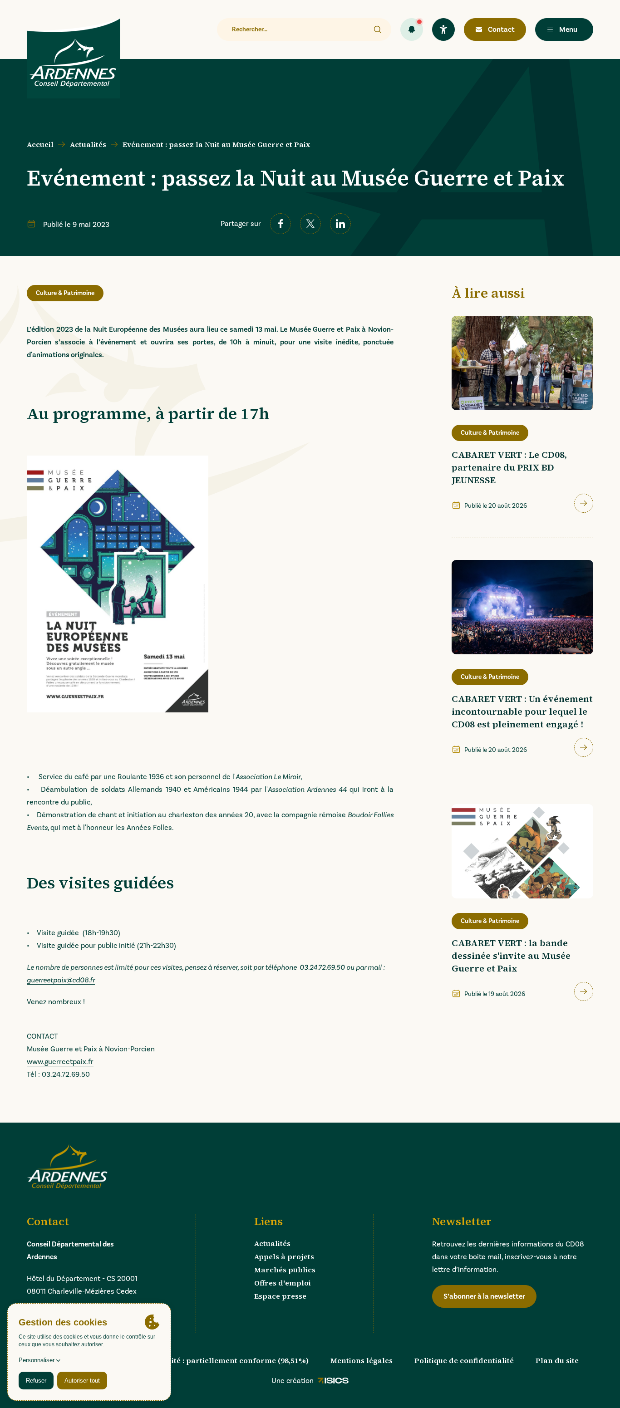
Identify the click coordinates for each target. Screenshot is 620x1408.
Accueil (40, 144)
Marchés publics (284, 1270)
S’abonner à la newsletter (484, 1296)
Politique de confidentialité (464, 1360)
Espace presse (280, 1296)
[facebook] (280, 223)
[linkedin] (340, 223)
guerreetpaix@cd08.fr (61, 980)
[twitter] (310, 223)
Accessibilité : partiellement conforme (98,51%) (222, 1360)
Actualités (88, 144)
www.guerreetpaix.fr (60, 1061)
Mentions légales (361, 1360)
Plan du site (557, 1360)
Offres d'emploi (282, 1283)
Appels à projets (284, 1256)
